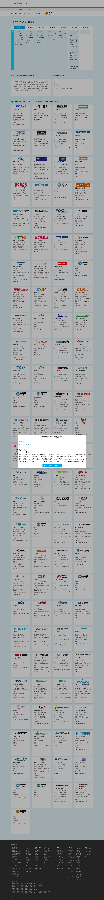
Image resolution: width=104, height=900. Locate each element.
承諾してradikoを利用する (52, 465)
